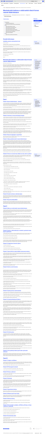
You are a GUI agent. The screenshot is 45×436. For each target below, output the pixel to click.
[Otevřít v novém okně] (39, 43)
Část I (5, 25)
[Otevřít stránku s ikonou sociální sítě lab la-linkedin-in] (3, 428)
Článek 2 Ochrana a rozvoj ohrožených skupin (11, 27)
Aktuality (2, 5)
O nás (35, 1)
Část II (6, 33)
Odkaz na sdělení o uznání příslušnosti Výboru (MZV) (37, 65)
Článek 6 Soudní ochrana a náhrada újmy (10, 31)
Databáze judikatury (6, 3)
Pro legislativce (11, 3)
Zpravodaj (35, 3)
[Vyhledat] (43, 1)
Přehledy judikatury (16, 3)
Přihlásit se (33, 1)
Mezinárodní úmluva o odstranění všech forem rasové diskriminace (12, 24)
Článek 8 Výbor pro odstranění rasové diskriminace (11, 34)
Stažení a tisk (36, 23)
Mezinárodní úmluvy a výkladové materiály (10, 7)
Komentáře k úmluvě (37, 22)
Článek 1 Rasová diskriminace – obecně (10, 26)
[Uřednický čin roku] (15, 1)
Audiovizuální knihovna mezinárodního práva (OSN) (37, 68)
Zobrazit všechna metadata (7, 16)
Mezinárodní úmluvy (22, 3)
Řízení (26, 3)
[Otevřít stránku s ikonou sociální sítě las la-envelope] (7, 428)
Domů (2, 3)
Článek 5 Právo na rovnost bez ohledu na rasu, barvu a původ (13, 30)
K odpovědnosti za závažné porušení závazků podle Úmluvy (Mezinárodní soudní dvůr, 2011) (37, 102)
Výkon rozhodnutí (31, 3)
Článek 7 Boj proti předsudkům (9, 32)
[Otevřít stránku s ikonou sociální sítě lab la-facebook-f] (4, 428)
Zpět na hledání (37, 20)
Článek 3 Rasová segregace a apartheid (10, 28)
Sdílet (35, 25)
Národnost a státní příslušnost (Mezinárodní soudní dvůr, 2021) (38, 105)
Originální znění (36, 26)
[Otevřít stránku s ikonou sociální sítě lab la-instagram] (8, 428)
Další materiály (39, 3)
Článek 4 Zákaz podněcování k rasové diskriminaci (11, 29)
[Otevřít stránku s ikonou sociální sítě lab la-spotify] (6, 428)
